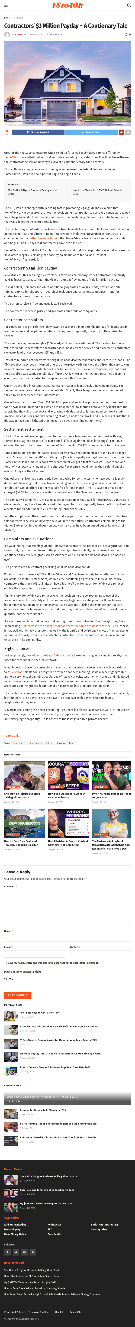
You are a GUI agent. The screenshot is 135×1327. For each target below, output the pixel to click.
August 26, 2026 (56, 850)
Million (49, 743)
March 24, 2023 (28, 1017)
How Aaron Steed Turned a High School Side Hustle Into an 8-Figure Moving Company (52, 1294)
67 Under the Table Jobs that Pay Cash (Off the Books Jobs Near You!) (59, 1026)
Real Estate (54, 1224)
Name (8, 931)
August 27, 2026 (100, 802)
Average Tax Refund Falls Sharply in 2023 (43, 1110)
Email (8, 947)
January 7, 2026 (28, 1142)
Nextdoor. (17, 672)
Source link (11, 735)
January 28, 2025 (28, 1031)
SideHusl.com (62, 655)
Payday (61, 743)
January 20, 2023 (29, 1072)
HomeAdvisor (12, 157)
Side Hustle (17, 18)
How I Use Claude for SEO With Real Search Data (47, 1190)
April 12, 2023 (27, 1115)
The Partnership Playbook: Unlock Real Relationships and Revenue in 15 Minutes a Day (110, 845)
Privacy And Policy (13, 1312)
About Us (59, 1312)
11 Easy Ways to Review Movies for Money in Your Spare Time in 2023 (58, 1040)
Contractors (35, 743)
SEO (50, 1229)
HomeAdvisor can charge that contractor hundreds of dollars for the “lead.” (70, 626)
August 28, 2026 (56, 802)
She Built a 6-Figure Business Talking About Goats (48, 1176)
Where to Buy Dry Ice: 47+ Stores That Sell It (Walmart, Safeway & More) (60, 1053)
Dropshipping (12, 1229)
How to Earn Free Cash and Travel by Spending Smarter (35, 1288)
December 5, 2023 (36, 34)
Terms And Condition (38, 1312)
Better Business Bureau (44, 238)
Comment (11, 886)
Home (7, 18)
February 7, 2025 (28, 1128)
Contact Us (75, 1312)
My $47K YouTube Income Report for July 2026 (46, 1203)
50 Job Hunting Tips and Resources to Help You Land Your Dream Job (58, 1123)
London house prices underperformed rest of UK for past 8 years (42, 1096)
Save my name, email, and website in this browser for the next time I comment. (53, 962)
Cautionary (19, 743)
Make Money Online (15, 1234)
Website (75, 947)
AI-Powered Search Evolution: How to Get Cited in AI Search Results (58, 1137)
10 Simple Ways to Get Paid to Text (39, 1012)
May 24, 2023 (27, 1045)
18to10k (67, 5)
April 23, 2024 (14, 1101)
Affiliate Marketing (15, 1224)
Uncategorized (99, 1229)
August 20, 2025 (28, 1058)
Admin (18, 34)
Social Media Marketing (104, 1224)
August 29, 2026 (12, 802)
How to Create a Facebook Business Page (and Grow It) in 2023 (55, 1067)
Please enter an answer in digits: (23, 971)
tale (71, 743)
